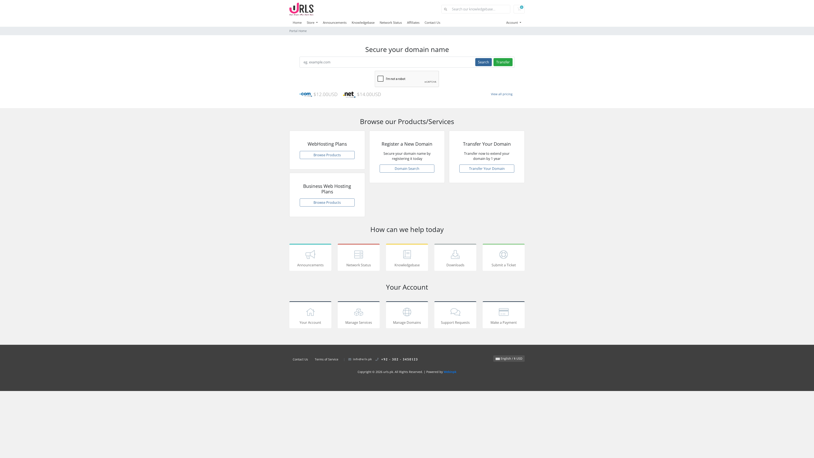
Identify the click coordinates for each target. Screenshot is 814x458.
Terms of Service (326, 359)
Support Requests (455, 322)
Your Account (310, 322)
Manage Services (358, 322)
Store (311, 22)
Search (483, 62)
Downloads (455, 265)
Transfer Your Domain (487, 168)
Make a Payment (504, 322)
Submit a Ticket (504, 265)
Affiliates (413, 22)
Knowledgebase (363, 22)
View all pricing (502, 94)
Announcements (335, 22)
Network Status (391, 22)
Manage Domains (407, 322)
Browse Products (327, 155)
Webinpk (450, 372)
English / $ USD (511, 358)
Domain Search (407, 168)
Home (297, 22)
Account (512, 22)
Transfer (503, 62)
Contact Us (432, 22)
